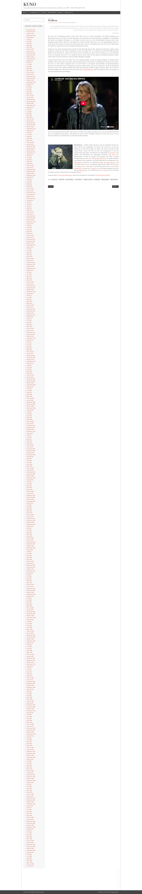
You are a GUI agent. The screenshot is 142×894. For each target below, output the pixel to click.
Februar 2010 (30, 375)
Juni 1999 (29, 623)
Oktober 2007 (30, 429)
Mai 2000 (29, 602)
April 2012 (29, 324)
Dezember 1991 (31, 798)
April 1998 (29, 650)
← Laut (51, 186)
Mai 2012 (29, 322)
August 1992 (30, 782)
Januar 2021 (30, 121)
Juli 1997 (29, 668)
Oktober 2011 (30, 336)
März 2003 (29, 536)
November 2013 (31, 287)
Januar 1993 (30, 772)
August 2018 (30, 177)
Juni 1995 (29, 716)
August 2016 (30, 223)
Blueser (79, 172)
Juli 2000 (29, 598)
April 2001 (29, 580)
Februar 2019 (30, 165)
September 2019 (31, 152)
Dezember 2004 (31, 495)
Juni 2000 (29, 600)
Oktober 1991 (30, 802)
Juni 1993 (29, 763)
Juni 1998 (29, 646)
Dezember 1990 (31, 821)
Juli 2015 (29, 249)
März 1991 (29, 815)
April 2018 (29, 185)
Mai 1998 (29, 648)
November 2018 (31, 171)
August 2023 (30, 60)
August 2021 (30, 107)
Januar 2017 (30, 214)
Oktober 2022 (30, 80)
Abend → (115, 186)
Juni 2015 (29, 251)
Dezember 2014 (31, 262)
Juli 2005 (29, 481)
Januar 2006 (30, 470)
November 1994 (31, 730)
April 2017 (29, 208)
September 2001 (31, 571)
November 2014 (31, 264)
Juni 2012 (29, 320)
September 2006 (31, 454)
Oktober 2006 (30, 452)
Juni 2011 (29, 344)
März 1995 (29, 722)
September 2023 (31, 58)
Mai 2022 (29, 90)
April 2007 (29, 441)
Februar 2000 (30, 608)
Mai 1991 (29, 811)
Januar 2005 (30, 493)
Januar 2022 (30, 97)
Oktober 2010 (30, 359)
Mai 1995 (29, 718)
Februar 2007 (30, 445)
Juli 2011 (29, 342)
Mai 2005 (29, 485)
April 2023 (29, 68)
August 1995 (30, 712)
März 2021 (29, 117)
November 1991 (31, 800)
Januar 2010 (30, 377)
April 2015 (29, 254)
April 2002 (29, 557)
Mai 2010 (29, 369)
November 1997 (31, 660)
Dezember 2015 (31, 239)
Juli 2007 (29, 435)
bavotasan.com (115, 892)
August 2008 (30, 410)
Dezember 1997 (31, 658)
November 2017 (31, 194)
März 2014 (29, 280)
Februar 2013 (30, 305)
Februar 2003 (30, 538)
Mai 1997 (29, 672)
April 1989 (29, 860)
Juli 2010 (29, 365)
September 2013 (31, 291)
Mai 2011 (29, 346)
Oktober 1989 (30, 848)
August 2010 (30, 363)
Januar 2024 (30, 51)
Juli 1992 (29, 784)
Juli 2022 (29, 86)
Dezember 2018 (31, 169)
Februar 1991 (30, 817)
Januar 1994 (30, 749)
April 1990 (29, 836)
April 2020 (29, 138)
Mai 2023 (29, 66)
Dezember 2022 (31, 76)
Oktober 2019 (30, 150)
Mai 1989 (29, 858)
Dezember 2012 (31, 309)
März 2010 (29, 373)
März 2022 (29, 93)
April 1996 (29, 697)
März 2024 (29, 47)
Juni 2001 (29, 576)
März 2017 (29, 210)
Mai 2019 (29, 159)
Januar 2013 (30, 307)
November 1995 (31, 706)
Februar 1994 (30, 747)
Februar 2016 (30, 235)
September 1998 (31, 641)
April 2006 (29, 464)
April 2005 (29, 487)
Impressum (68, 12)
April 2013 (29, 301)
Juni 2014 (29, 274)
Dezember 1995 (31, 705)
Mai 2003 (29, 532)
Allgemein (50, 18)
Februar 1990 (30, 840)
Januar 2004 (30, 516)
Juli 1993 (29, 761)
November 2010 (31, 357)
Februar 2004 (30, 514)
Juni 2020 (29, 134)
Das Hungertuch (34, 12)
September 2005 (31, 478)
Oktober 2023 (30, 56)
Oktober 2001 (30, 569)
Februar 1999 (30, 631)
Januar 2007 (30, 446)
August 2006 (30, 456)
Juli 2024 (29, 39)
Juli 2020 (29, 132)
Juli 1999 (29, 621)
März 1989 (29, 862)
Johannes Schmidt (53, 22)
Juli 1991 (29, 807)
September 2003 (31, 524)
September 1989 (31, 850)
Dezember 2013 (31, 285)
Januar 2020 (30, 144)
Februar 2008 (30, 421)
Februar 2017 (30, 212)
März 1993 (29, 769)
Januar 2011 (30, 353)
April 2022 (29, 91)
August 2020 (30, 130)
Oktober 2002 (30, 545)
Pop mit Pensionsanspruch (65, 175)
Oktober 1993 (30, 755)
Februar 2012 (30, 328)
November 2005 (31, 474)
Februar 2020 (30, 142)
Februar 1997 (30, 677)
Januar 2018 (30, 190)
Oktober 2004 (30, 499)
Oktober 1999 (30, 615)
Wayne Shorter (114, 179)
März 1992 (29, 792)
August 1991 (30, 805)
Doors (88, 164)
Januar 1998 (30, 656)
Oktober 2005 (30, 476)
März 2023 (29, 70)
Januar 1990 (30, 842)
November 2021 (31, 101)
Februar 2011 (30, 351)
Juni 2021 (29, 111)
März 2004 (29, 512)
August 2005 (30, 480)
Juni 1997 (29, 670)
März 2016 (29, 233)
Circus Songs (104, 170)
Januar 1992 (30, 796)
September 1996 (31, 687)
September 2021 (31, 105)
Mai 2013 (29, 299)
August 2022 (30, 84)
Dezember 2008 (31, 402)
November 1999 (31, 613)
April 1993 (29, 767)
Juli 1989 (29, 854)
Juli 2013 (29, 295)
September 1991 (31, 803)
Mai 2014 (29, 276)
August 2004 (30, 503)
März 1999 (29, 629)
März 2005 (29, 489)
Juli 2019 (29, 155)
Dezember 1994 (31, 728)
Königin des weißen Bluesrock (107, 162)
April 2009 (29, 394)
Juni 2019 (29, 157)
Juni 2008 (29, 413)
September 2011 (31, 338)
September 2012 (31, 315)
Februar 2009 (30, 398)
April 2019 (29, 161)
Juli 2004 (29, 505)
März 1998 (29, 652)
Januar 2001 (30, 586)
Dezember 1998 (31, 635)
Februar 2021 (30, 119)
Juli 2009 (29, 388)
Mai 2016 (29, 229)
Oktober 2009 (30, 382)
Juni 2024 (29, 41)
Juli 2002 (29, 551)
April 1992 (29, 790)
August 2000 (30, 596)
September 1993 (31, 757)
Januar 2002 (30, 563)
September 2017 (31, 198)
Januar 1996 (30, 703)
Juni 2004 (29, 507)
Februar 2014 (30, 282)
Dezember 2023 (31, 53)
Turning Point (93, 168)
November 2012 (31, 311)
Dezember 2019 (31, 146)
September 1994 (31, 734)
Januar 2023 (30, 74)
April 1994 (29, 743)
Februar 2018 (30, 188)
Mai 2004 (29, 509)
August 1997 (30, 666)
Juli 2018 (29, 179)
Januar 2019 (30, 167)
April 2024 (29, 45)
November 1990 (31, 823)
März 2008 (29, 419)
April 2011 (29, 348)
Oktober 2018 (30, 173)
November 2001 (31, 567)
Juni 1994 (29, 739)
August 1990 (30, 829)
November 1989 (31, 846)
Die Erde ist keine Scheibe (103, 175)
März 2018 (29, 186)
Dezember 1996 (31, 681)
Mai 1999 (29, 625)
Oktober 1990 (30, 825)
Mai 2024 (29, 43)
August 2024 (30, 37)
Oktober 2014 (30, 266)
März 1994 (29, 745)
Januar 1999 (30, 633)
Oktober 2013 (30, 289)
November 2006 (31, 450)
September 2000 (31, 594)
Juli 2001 (29, 575)
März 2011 (29, 350)
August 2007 (30, 433)
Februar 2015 (30, 258)
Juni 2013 (29, 297)
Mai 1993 (29, 765)
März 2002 (29, 559)
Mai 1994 (29, 741)
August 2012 (30, 316)
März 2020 (29, 140)
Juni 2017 (29, 204)
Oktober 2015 (30, 243)
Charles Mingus (69, 179)
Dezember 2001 (31, 565)
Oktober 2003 (30, 522)
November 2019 (31, 148)
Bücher (25, 12)
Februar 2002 (30, 561)
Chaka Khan (61, 179)
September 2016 (31, 221)
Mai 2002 (29, 555)
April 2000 (29, 604)
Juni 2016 (29, 227)
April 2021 (29, 115)
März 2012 (29, 326)
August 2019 (30, 154)
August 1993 (30, 759)
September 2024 (31, 35)
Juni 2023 (29, 64)
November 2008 (31, 404)
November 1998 (31, 637)
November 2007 (31, 427)
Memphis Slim (81, 166)
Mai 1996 (29, 695)
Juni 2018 (29, 181)
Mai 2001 (29, 578)
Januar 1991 (30, 819)
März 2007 (29, 443)
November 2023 (31, 55)
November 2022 (31, 78)
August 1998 (30, 642)
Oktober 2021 (30, 103)
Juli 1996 (29, 691)
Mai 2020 (29, 136)
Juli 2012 (29, 318)
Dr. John (89, 158)
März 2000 (29, 606)
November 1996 (31, 683)
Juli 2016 (29, 225)
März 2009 (29, 396)
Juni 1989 (29, 856)
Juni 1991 (29, 809)
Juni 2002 (29, 553)
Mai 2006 (29, 462)
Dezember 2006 (31, 448)
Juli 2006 (29, 458)
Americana (113, 152)
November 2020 (31, 124)
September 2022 (31, 82)
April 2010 (29, 371)
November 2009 (31, 381)
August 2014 (30, 270)
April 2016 (29, 231)
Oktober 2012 (30, 313)
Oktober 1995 (30, 708)
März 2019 (29, 163)
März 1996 (29, 699)
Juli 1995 (29, 714)
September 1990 (31, 827)
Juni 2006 (29, 460)
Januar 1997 (30, 679)
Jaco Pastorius (78, 179)
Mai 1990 (29, 835)
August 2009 (30, 386)
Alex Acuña (54, 179)
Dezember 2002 (31, 542)
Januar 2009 (30, 400)
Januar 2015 (30, 260)
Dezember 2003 (31, 518)
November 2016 (31, 218)
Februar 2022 (30, 95)
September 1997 (31, 664)
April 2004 (29, 511)
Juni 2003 (29, 530)
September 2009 (31, 384)
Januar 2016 (30, 237)
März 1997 (29, 675)
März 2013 (29, 303)
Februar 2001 (30, 584)
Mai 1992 (29, 788)
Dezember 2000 (31, 588)
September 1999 (31, 617)
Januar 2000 (30, 610)
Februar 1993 (30, 770)
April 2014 (29, 278)
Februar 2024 (30, 49)
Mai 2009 (29, 392)
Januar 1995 (30, 726)
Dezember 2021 (31, 99)
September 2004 (31, 501)
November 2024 (31, 31)
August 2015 (30, 247)
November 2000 (31, 590)
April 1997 (29, 673)
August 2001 (30, 573)
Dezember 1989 (31, 844)
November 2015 (31, 241)
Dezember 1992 (31, 774)
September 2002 (31, 547)
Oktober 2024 (30, 33)
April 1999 (29, 627)
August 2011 (30, 340)
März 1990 (29, 838)
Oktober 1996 (30, 685)
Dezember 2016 (31, 216)
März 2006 (29, 466)
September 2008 (31, 408)
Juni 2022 (29, 88)
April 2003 (29, 534)
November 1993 (31, 753)
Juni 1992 (29, 786)
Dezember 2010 (31, 355)
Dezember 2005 (31, 472)
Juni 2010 (29, 367)
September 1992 (31, 780)
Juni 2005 (29, 483)
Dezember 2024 (31, 29)
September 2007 (31, 431)
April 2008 (29, 417)
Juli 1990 (29, 831)
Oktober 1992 (30, 778)
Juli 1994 (29, 738)
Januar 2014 (30, 284)
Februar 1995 (30, 724)
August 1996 (30, 689)
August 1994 (30, 736)
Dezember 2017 (31, 192)
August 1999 (30, 619)
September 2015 (31, 245)
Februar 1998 (30, 654)
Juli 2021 (29, 109)
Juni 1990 (29, 833)
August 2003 (30, 526)
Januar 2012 (30, 330)
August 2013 (30, 293)
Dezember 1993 (31, 751)
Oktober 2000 (30, 592)
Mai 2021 (29, 113)
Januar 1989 (30, 866)
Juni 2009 (29, 390)
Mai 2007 (29, 439)
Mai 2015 (29, 253)
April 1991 (29, 813)
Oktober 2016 (30, 220)
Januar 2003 (30, 540)
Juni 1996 (29, 693)
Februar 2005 (30, 491)
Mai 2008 (29, 415)
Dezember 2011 (31, 332)
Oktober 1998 (30, 639)
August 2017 (30, 200)
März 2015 (29, 256)
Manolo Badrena (105, 179)
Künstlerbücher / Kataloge (55, 12)
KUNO (29, 4)
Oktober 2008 (30, 406)
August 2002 (30, 549)
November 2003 (31, 520)
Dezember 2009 (31, 379)
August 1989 (30, 852)
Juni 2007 (29, 437)
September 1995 (31, 710)
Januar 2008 (30, 423)
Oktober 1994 (30, 732)
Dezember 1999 (31, 611)
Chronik (43, 12)
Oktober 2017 (30, 196)
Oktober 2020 (30, 126)
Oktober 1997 (30, 662)
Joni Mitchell (97, 179)
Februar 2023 (30, 72)
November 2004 (31, 497)
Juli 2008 (29, 412)
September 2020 (31, 128)
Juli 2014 (29, 272)
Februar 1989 (30, 864)
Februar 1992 (30, 794)
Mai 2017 (29, 206)
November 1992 (31, 776)
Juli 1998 (29, 644)
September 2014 (31, 268)
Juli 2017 (29, 202)
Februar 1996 (30, 701)
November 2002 (31, 543)
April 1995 (29, 720)
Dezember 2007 (31, 425)
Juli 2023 (29, 62)
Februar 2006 (30, 468)
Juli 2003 (29, 528)
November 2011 (31, 334)
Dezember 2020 (31, 123)
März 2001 (29, 582)
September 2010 (31, 361)
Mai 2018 (29, 183)
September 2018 (31, 175)
